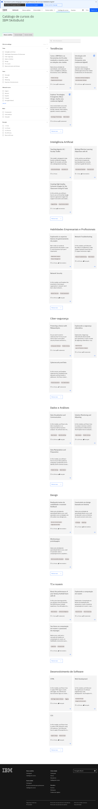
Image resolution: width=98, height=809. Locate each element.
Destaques (53, 790)
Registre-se (94, 10)
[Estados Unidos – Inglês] (83, 10)
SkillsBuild (15, 10)
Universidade (37, 10)
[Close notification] (96, 2)
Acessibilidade (77, 804)
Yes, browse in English (32, 5)
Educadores (53, 778)
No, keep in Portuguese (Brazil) (12, 5)
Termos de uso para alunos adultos (58, 804)
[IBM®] (5, 10)
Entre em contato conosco (80, 802)
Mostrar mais (54, 131)
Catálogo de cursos (31, 775)
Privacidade (29, 804)
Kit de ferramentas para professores (35, 785)
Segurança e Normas (31, 802)
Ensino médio (49, 10)
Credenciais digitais (55, 792)
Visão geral (29, 773)
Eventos (52, 787)
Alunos (52, 775)
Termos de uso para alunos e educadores (60, 802)
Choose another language (51, 5)
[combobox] (85, 771)
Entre (87, 10)
